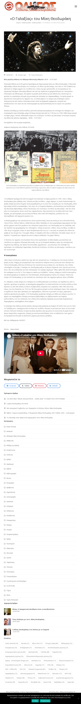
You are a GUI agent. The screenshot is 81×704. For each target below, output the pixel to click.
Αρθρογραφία (26, 23)
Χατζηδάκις (59, 682)
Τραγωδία (23, 682)
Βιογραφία (10, 483)
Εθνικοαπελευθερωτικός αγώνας (39, 656)
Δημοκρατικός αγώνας (14, 656)
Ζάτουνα (28, 665)
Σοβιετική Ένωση (45, 678)
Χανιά (47, 682)
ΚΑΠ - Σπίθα (11, 669)
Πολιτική (9, 567)
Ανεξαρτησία (26, 648)
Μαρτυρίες (10, 548)
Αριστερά (33, 652)
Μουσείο (57, 673)
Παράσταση (10, 562)
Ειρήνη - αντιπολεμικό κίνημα (16, 661)
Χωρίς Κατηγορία (36, 75)
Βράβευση (10, 487)
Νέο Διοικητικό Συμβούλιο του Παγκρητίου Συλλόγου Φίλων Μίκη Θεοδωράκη (34, 408)
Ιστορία (9, 530)
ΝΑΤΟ (68, 673)
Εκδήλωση (10, 511)
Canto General (11, 643)
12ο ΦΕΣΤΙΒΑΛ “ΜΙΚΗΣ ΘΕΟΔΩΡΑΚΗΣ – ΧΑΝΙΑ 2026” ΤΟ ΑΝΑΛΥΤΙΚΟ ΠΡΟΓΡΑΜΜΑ (36, 399)
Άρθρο (9, 459)
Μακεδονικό (43, 673)
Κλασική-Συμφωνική (37, 669)
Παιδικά (9, 678)
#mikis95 (10, 431)
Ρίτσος (31, 678)
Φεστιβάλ (35, 682)
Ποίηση (21, 678)
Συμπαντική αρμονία (64, 678)
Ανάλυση (10, 455)
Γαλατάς (45, 652)
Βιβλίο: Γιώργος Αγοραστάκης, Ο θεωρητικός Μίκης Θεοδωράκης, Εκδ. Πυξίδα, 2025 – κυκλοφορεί (40, 413)
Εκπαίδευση (11, 515)
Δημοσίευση (11, 492)
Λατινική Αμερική (27, 673)
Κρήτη (9, 539)
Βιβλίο (9, 469)
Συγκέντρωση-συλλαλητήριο (16, 581)
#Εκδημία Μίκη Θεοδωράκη (16, 436)
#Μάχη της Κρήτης (13, 445)
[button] (76, 6)
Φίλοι (8, 595)
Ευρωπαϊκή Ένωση (13, 665)
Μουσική (10, 553)
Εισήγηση (10, 506)
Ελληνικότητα (50, 661)
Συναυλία (10, 682)
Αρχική (18, 23)
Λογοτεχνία (10, 544)
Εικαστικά (10, 501)
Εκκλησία (36, 661)
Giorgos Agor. (22, 75)
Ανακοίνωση (11, 450)
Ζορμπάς (39, 665)
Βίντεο (9, 478)
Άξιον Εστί (37, 643)
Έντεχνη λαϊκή (51, 643)
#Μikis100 (10, 441)
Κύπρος (63, 669)
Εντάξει (35, 701)
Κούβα (52, 669)
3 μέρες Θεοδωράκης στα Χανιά (17, 404)
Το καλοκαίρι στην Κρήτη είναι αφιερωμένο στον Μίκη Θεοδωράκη (30, 418)
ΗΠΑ (50, 665)
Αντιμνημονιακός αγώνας (15, 652)
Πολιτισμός (10, 572)
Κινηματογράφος (12, 534)
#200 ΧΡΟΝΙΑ (11, 427)
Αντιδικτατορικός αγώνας (58, 648)
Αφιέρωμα (10, 464)
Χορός (70, 682)
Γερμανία (56, 652)
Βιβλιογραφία (11, 473)
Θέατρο (9, 525)
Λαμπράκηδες (11, 673)
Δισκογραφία (11, 497)
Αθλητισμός (66, 643)
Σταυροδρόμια (12, 576)
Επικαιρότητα (11, 520)
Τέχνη (9, 590)
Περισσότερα (45, 701)
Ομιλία (9, 558)
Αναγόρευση (11, 648)
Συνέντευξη (11, 586)
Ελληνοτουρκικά (66, 661)
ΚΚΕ (23, 669)
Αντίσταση (40, 648)
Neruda (25, 643)
